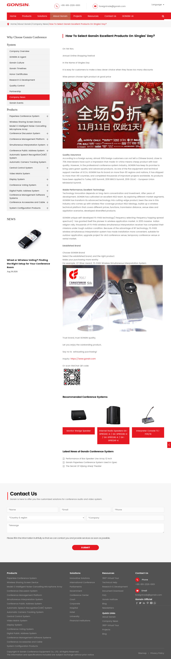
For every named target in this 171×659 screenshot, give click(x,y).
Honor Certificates (19, 74)
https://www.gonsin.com (83, 358)
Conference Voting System (23, 185)
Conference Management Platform (27, 139)
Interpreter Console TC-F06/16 (148, 432)
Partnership (15, 91)
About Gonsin (60, 16)
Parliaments (76, 586)
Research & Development (22, 80)
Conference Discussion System (25, 133)
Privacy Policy (157, 653)
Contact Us (110, 16)
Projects (77, 16)
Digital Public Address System (24, 190)
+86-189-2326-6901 (70, 5)
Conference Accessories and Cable (27, 202)
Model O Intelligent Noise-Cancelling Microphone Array (28, 127)
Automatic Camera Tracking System (28, 162)
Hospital (74, 608)
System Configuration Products (25, 208)
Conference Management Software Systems (27, 196)
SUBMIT (85, 547)
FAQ (104, 595)
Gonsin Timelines (18, 68)
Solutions (42, 16)
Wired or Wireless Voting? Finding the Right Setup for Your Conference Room (28, 263)
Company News (40, 24)
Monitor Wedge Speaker (79, 430)
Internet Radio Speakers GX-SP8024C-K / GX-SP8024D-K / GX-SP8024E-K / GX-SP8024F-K (113, 435)
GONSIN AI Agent (18, 57)
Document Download (112, 591)
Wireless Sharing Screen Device (25, 122)
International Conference (82, 582)
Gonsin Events (16, 103)
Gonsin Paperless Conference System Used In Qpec (91, 462)
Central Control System (21, 167)
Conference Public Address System (27, 150)
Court (72, 599)
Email (144, 590)
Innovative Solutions (80, 578)
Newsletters (108, 608)
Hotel (72, 612)
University (74, 616)
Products (26, 16)
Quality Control (17, 85)
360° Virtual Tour (110, 578)
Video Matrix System (20, 173)
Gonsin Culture (17, 62)
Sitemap (142, 653)
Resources (93, 16)
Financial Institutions (80, 620)
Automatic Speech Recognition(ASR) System (28, 156)
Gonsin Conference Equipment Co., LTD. (39, 651)
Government (76, 591)
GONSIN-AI (127, 16)
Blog (104, 603)
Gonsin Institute (110, 599)
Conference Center (79, 595)
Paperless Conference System (24, 116)
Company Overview (19, 51)
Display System (17, 179)
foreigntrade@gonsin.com (112, 6)
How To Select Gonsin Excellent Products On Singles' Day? (78, 24)
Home (13, 16)
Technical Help (109, 582)
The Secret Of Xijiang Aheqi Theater (84, 466)
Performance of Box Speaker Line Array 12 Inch (89, 459)
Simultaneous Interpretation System (27, 145)
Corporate (75, 603)
